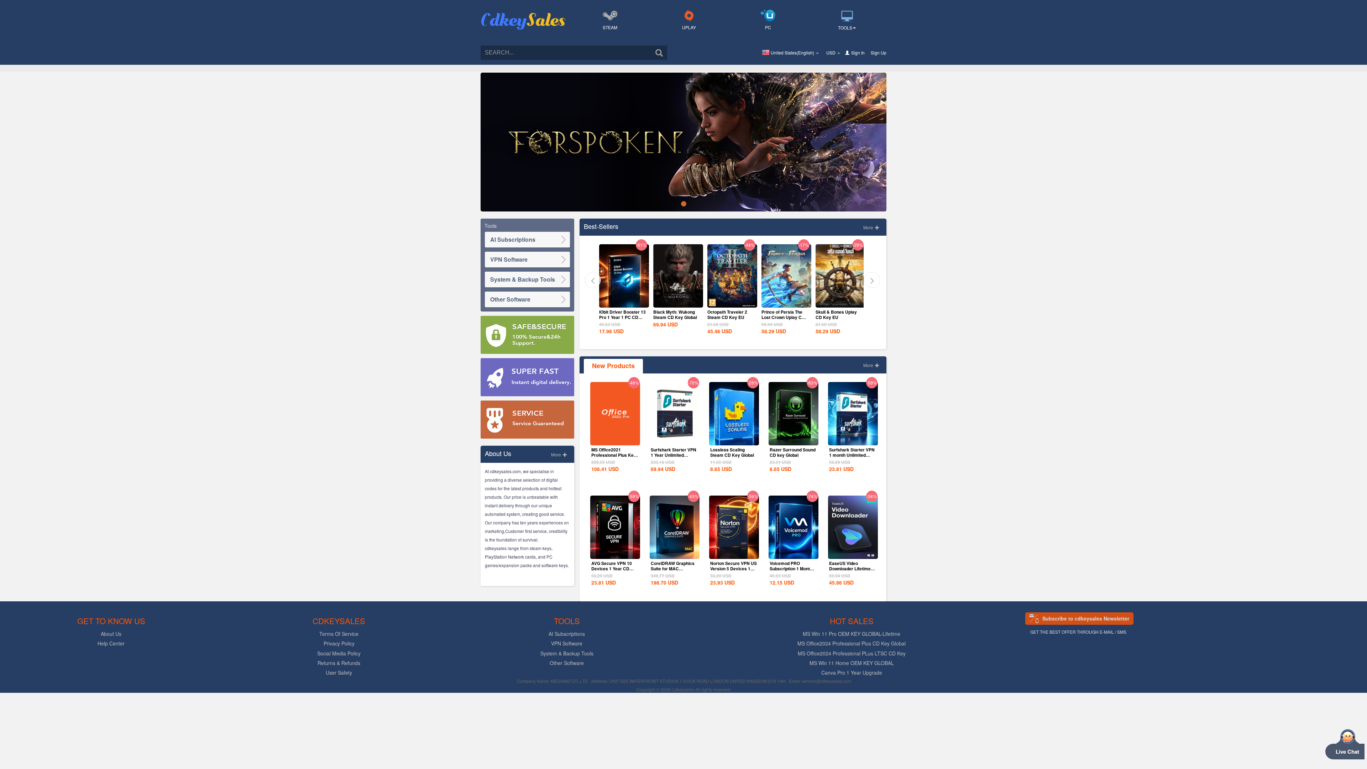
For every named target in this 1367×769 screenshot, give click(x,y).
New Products (613, 365)
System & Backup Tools (522, 279)
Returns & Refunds (339, 662)
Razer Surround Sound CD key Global (793, 452)
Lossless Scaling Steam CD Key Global (732, 452)
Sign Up (878, 52)
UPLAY (689, 27)
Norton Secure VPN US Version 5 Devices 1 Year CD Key (733, 568)
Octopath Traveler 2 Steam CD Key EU (673, 314)
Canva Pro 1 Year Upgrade (851, 672)
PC (768, 27)
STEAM (610, 27)
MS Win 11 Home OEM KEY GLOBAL (852, 662)
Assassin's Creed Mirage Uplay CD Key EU (837, 317)
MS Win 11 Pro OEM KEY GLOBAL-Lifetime (851, 633)
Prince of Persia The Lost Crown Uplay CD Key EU (729, 317)
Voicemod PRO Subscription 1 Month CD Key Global (791, 568)
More (556, 454)
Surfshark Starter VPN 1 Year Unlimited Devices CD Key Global (673, 457)
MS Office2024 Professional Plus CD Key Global (851, 643)
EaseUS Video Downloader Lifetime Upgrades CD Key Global (850, 571)
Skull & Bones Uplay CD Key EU (782, 314)
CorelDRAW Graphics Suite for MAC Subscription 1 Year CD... (673, 571)
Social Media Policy (339, 653)
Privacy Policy (339, 643)
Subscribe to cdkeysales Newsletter (1085, 618)
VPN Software (509, 259)
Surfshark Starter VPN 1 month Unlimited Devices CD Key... (852, 455)
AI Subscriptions (512, 239)
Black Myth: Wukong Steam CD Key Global (621, 314)
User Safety (339, 672)
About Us (111, 633)
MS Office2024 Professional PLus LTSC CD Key (852, 653)
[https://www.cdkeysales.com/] (523, 13)
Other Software (510, 299)
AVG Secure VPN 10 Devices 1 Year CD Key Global (611, 568)
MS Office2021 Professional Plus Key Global (613, 455)
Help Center (111, 643)
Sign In (858, 52)
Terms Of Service (338, 633)
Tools (845, 28)
